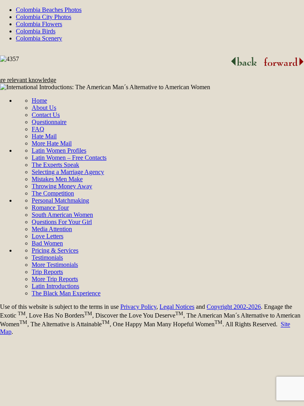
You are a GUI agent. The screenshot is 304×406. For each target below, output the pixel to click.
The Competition (53, 193)
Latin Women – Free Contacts (69, 157)
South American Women (62, 214)
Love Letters (47, 236)
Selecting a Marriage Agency (68, 172)
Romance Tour (50, 207)
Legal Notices (177, 306)
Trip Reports (47, 271)
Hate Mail (44, 136)
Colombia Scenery (39, 38)
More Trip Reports (55, 279)
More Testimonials (55, 264)
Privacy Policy (138, 306)
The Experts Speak (55, 164)
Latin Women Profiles (59, 150)
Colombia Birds (35, 31)
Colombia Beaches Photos (49, 9)
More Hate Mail (52, 143)
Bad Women (47, 243)
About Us (44, 107)
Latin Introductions (55, 286)
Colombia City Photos (43, 16)
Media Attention (52, 229)
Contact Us (46, 114)
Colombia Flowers (39, 24)
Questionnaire (49, 122)
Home (39, 100)
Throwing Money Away (62, 186)
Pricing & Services (55, 250)
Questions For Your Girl (62, 221)
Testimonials (47, 257)
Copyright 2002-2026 (234, 306)
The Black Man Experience (66, 293)
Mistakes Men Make (57, 179)
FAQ (38, 129)
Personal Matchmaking (60, 200)
